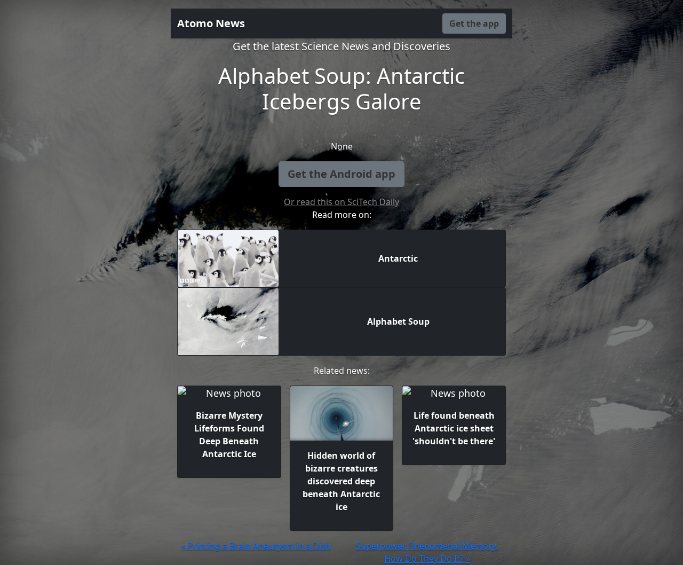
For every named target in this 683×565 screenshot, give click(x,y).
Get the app (474, 23)
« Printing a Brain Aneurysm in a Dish (256, 546)
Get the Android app (341, 174)
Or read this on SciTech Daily (341, 202)
